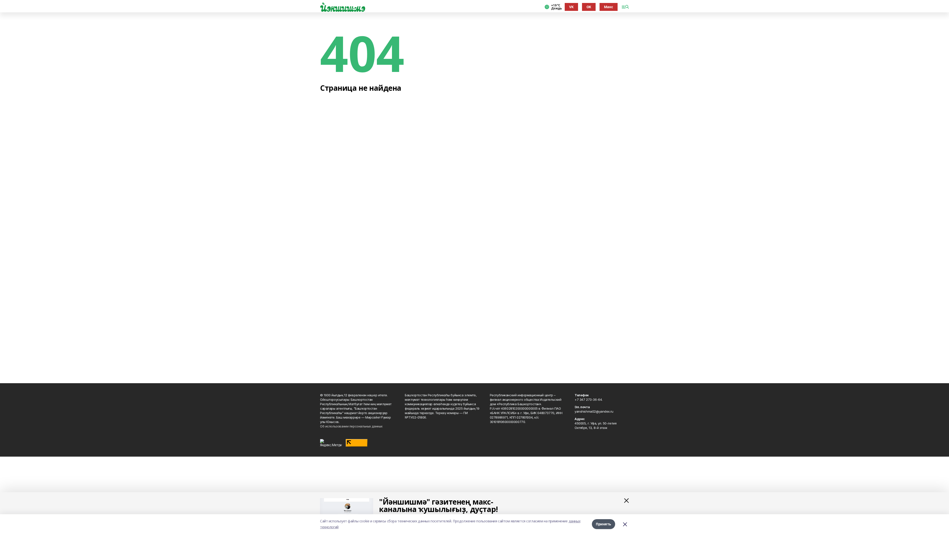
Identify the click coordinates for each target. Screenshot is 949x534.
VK (571, 6)
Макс (608, 6)
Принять (603, 524)
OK (588, 6)
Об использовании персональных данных (351, 426)
